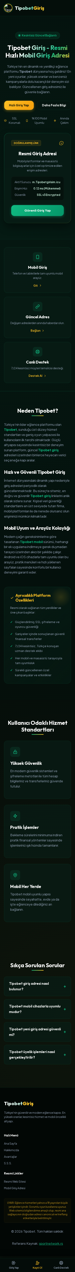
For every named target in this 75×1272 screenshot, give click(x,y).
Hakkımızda (11, 1150)
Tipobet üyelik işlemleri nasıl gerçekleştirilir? (32, 1054)
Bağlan (35, 330)
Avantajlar (10, 1156)
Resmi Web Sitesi (15, 1181)
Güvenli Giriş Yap (37, 210)
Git (35, 285)
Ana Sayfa (10, 1143)
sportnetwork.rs (51, 1243)
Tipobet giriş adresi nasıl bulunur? (29, 986)
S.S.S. (8, 1163)
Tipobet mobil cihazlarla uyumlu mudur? (35, 1009)
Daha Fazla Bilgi (54, 105)
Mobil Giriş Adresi (14, 1188)
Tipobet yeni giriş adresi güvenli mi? (35, 1032)
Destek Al (35, 375)
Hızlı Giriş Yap (19, 105)
